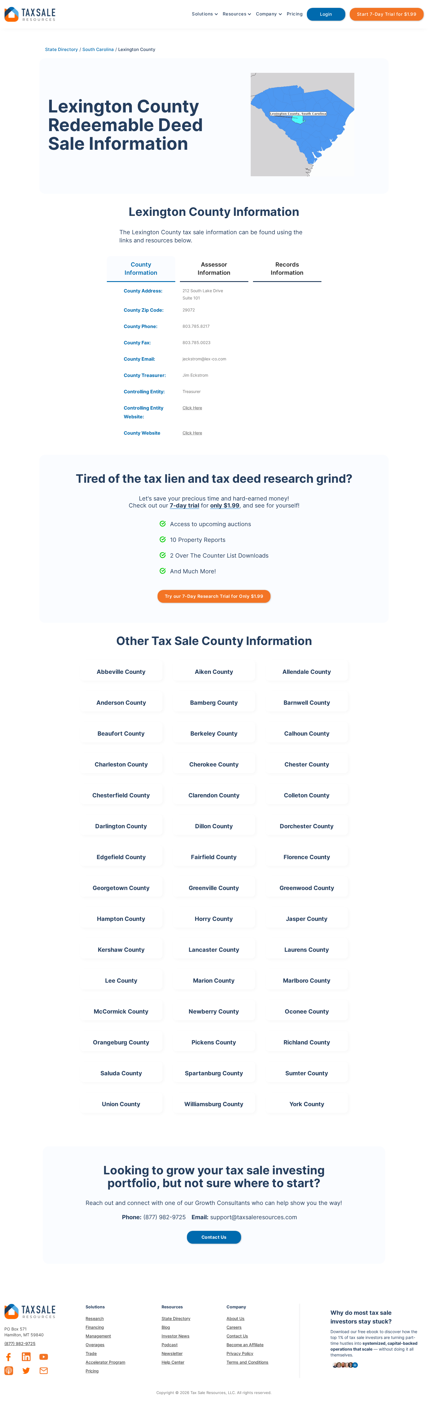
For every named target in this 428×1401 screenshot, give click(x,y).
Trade (91, 1353)
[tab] (141, 269)
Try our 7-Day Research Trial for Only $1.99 (214, 596)
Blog (166, 1327)
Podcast (170, 1344)
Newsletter (172, 1353)
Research (95, 1318)
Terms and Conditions (247, 1362)
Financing (95, 1327)
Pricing (295, 14)
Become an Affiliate (245, 1344)
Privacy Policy (240, 1353)
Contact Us (237, 1335)
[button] (204, 14)
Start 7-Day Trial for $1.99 (387, 14)
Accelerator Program (105, 1362)
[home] (29, 13)
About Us (236, 1318)
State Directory (176, 1318)
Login (326, 14)
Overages (95, 1344)
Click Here (192, 407)
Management (98, 1335)
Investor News (176, 1335)
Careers (234, 1327)
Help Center (173, 1362)
